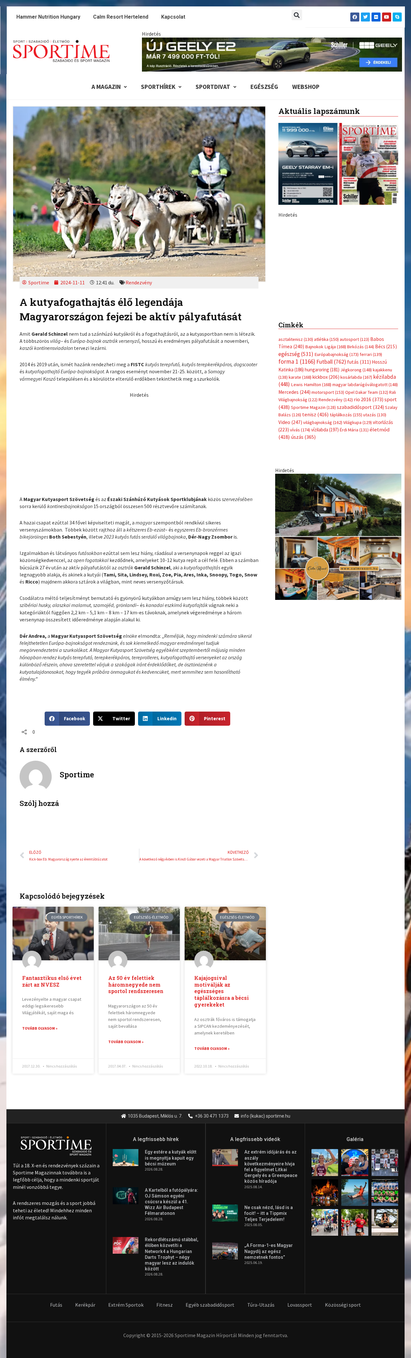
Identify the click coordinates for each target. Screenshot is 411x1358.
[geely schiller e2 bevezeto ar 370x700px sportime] (338, 330)
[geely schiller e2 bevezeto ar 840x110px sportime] (272, 54)
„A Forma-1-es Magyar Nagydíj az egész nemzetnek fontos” (268, 1251)
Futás (56, 1305)
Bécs (386, 488)
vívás (300, 571)
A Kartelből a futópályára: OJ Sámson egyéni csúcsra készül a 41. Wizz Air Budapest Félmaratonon (171, 1202)
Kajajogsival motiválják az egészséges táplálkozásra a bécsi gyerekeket (221, 991)
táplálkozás (346, 556)
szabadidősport (360, 548)
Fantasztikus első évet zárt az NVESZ (52, 981)
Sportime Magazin (313, 548)
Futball (331, 502)
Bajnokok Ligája (325, 488)
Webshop (305, 87)
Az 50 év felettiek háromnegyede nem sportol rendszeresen (135, 984)
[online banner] (338, 677)
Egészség (264, 87)
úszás (303, 578)
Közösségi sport (343, 1305)
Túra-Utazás (261, 1305)
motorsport (327, 533)
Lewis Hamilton (311, 526)
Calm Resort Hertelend (120, 17)
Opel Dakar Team (366, 533)
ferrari (371, 495)
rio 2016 (368, 540)
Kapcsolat (173, 17)
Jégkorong (356, 511)
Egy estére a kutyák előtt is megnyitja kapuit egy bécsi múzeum (171, 1157)
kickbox (325, 518)
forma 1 (296, 502)
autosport (354, 480)
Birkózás (360, 488)
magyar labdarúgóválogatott (365, 526)
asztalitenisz (295, 480)
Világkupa (357, 564)
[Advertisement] (139, 443)
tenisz (315, 555)
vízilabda (325, 571)
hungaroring (322, 511)
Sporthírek (158, 87)
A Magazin (106, 87)
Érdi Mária (354, 571)
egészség (295, 495)
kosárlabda (356, 518)
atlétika (326, 480)
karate (300, 518)
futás (359, 503)
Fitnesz (164, 1305)
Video (290, 563)
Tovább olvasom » (39, 1028)
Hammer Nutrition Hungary (48, 17)
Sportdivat (213, 87)
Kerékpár (85, 1305)
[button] (297, 15)
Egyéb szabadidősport (210, 1305)
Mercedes (294, 533)
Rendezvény (139, 282)
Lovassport (299, 1305)
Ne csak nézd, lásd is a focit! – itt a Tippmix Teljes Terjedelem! (268, 1213)
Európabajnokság (336, 495)
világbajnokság (322, 564)
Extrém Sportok (126, 1305)
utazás (374, 556)
